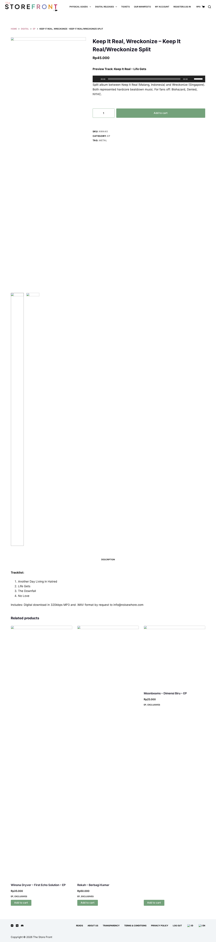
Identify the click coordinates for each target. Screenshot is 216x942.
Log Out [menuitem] (177, 925)
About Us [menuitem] (93, 925)
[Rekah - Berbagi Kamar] (108, 752)
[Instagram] (12, 925)
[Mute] (191, 79)
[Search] (209, 6)
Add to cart (161, 113)
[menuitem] (190, 925)
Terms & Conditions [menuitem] (135, 925)
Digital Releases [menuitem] (104, 6)
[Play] (97, 79)
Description (108, 559)
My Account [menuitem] (162, 6)
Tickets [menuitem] (125, 6)
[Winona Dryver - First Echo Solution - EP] (41, 752)
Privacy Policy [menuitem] (159, 925)
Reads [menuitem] (79, 925)
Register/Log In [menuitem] (182, 6)
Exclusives (21, 896)
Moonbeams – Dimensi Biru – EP (165, 693)
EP (108, 136)
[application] (149, 79)
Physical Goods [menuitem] (79, 6)
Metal (103, 140)
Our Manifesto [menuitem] (142, 6)
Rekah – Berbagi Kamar (93, 885)
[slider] (199, 79)
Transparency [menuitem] (111, 925)
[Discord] (22, 925)
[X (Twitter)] (17, 925)
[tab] (108, 559)
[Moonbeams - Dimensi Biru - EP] (174, 656)
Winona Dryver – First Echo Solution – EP (38, 885)
